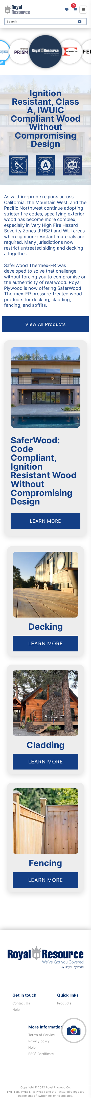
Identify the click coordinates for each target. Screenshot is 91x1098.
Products (64, 1003)
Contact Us (21, 1003)
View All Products (45, 324)
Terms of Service (41, 1035)
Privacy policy (39, 1041)
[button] (79, 21)
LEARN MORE (45, 521)
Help (16, 1009)
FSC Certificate (41, 1054)
